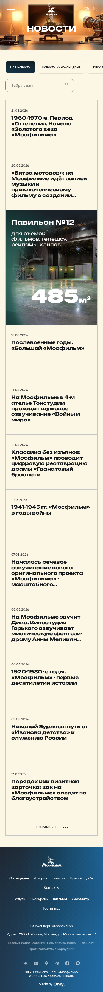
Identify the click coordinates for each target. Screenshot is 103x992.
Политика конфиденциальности (71, 943)
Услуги (20, 899)
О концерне (19, 878)
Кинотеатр (80, 899)
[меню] (10, 8)
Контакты (51, 887)
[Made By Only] (51, 984)
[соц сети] (25, 963)
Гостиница (51, 908)
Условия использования (26, 943)
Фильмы (60, 899)
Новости (58, 878)
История (40, 878)
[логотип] (51, 8)
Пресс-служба (82, 878)
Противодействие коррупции (51, 949)
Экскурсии (39, 899)
